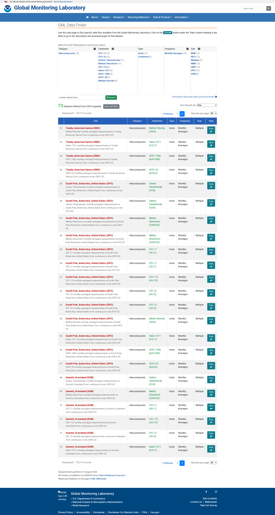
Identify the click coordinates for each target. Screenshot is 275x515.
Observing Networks (138, 17)
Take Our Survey (208, 505)
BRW (193, 53)
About (94, 17)
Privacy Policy (65, 512)
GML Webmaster (98, 479)
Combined (143, 57)
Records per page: (200, 113)
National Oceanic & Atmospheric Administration (98, 502)
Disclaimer (99, 512)
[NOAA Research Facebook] (202, 492)
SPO (193, 70)
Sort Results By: (188, 105)
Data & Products (161, 17)
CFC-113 (102, 67)
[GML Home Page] (87, 17)
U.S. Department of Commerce (89, 498)
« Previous (167, 113)
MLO (193, 57)
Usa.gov (155, 512)
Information (181, 17)
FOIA (144, 512)
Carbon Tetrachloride (109, 60)
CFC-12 (102, 57)
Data (211, 128)
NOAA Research (81, 505)
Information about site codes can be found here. (193, 97)
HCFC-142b (103, 74)
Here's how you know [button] (63, 2)
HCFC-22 (102, 77)
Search (112, 97)
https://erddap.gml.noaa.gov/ (112, 475)
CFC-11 (102, 53)
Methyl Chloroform (107, 63)
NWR (193, 63)
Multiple (195, 60)
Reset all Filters (111, 106)
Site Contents (210, 498)
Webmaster (211, 502)
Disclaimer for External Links (123, 512)
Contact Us (196, 502)
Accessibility (83, 512)
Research (118, 17)
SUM (193, 74)
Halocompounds (67, 53)
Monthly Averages (173, 53)
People (105, 17)
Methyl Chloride (106, 81)
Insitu (141, 53)
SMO (193, 67)
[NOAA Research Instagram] (212, 492)
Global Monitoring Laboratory (49, 7)
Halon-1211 (104, 70)
